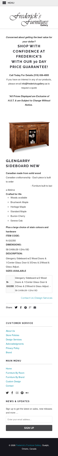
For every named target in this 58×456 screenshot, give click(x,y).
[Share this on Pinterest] (25, 307)
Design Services (14, 339)
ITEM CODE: (13, 235)
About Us (10, 330)
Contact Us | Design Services (36, 298)
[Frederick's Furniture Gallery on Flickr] (27, 392)
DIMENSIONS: (13, 244)
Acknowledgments (15, 343)
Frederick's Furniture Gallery (28, 445)
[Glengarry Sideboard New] (29, 137)
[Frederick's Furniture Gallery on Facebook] (12, 392)
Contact (9, 385)
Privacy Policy (12, 348)
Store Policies (12, 335)
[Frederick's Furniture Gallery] (29, 19)
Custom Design (13, 381)
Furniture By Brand (15, 377)
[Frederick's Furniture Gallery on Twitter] (7, 392)
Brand (9, 352)
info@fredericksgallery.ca (34, 83)
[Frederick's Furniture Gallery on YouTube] (17, 392)
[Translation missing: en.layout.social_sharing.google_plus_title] (29, 307)
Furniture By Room (15, 372)
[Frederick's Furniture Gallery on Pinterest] (22, 392)
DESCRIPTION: (14, 253)
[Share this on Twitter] (15, 307)
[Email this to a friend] (34, 307)
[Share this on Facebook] (20, 307)
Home (9, 368)
